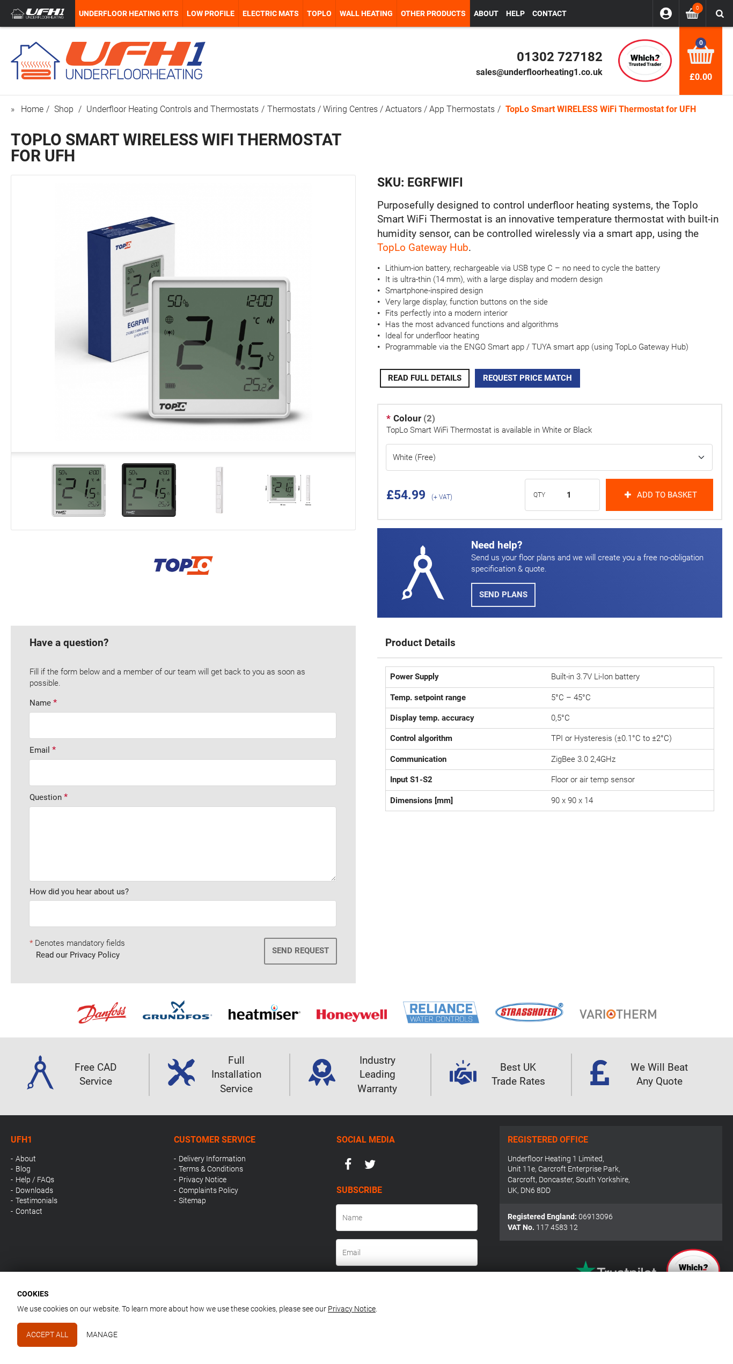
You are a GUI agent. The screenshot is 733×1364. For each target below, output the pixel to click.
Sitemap (192, 1200)
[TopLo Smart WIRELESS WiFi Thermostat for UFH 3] (219, 490)
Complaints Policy (208, 1190)
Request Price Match (527, 378)
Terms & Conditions (211, 1169)
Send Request (300, 950)
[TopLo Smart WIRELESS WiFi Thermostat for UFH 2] (149, 490)
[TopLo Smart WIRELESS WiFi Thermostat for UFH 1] (78, 490)
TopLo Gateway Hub (422, 248)
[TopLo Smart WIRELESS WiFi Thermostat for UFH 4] (289, 490)
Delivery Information (212, 1158)
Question (46, 797)
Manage (102, 1334)
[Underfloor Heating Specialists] (37, 14)
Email (40, 750)
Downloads (34, 1190)
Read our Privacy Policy (78, 955)
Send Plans (503, 594)
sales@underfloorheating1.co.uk (539, 72)
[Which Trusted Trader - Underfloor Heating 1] (645, 60)
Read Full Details (424, 378)
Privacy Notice (202, 1179)
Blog (23, 1169)
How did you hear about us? (79, 891)
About (26, 1158)
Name (40, 703)
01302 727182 (560, 56)
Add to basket (667, 495)
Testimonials (36, 1200)
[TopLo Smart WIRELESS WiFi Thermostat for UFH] (183, 438)
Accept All (47, 1334)
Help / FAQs (35, 1179)
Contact (29, 1211)
